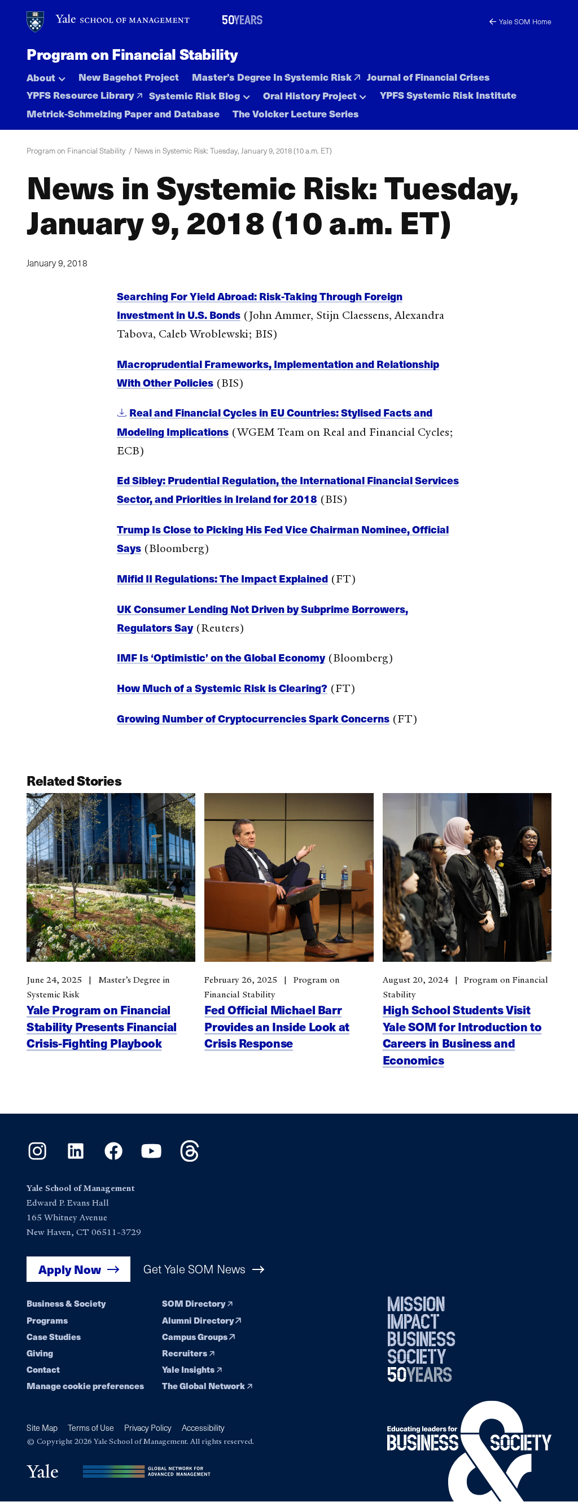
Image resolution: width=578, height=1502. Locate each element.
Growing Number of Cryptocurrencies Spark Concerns (253, 718)
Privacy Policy (148, 1427)
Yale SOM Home (525, 21)
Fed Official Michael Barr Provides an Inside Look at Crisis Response (276, 1026)
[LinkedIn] (75, 1158)
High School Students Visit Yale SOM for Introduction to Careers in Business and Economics (462, 1034)
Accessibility (203, 1427)
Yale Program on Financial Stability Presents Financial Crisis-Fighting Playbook (102, 1026)
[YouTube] (151, 1158)
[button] (46, 74)
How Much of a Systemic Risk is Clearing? (222, 687)
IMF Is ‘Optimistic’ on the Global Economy (221, 657)
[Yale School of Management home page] (109, 22)
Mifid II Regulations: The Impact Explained (222, 578)
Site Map (42, 1427)
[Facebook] (113, 1158)
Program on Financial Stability (132, 53)
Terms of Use (91, 1427)
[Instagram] (37, 1158)
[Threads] (189, 1158)
